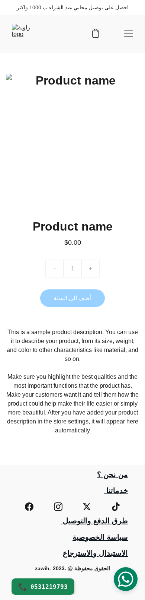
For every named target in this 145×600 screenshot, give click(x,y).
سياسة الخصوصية (100, 537)
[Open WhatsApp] (126, 579)
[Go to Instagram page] (58, 506)
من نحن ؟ (112, 474)
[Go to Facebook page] (29, 506)
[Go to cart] (95, 33)
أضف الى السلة (72, 298)
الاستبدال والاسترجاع (95, 553)
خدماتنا (116, 490)
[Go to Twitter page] (87, 506)
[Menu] (128, 34)
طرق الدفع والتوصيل (94, 521)
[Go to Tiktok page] (116, 506)
